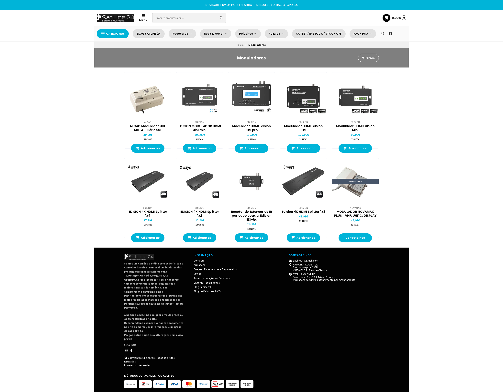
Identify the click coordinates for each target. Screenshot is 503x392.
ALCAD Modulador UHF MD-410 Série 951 (148, 128)
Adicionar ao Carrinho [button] (150, 149)
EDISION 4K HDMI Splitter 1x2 (199, 214)
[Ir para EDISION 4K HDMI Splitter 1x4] (147, 181)
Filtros (370, 58)
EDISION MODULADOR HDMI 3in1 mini (200, 128)
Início (241, 45)
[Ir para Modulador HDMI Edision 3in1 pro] (251, 95)
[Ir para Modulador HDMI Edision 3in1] (303, 95)
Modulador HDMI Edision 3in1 (303, 128)
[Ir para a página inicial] (115, 18)
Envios (197, 273)
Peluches (246, 34)
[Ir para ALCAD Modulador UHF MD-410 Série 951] (147, 95)
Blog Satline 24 (202, 287)
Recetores (181, 34)
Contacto (199, 260)
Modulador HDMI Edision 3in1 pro (251, 128)
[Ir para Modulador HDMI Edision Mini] (355, 95)
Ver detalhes (355, 238)
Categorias (115, 34)
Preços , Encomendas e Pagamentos (215, 269)
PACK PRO (361, 34)
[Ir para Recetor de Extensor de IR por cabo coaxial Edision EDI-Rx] (251, 181)
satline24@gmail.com (305, 260)
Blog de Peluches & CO (207, 291)
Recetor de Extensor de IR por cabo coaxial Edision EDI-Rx (251, 216)
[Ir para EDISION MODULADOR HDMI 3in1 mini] (199, 95)
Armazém (199, 264)
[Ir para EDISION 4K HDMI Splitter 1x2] (199, 181)
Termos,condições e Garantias (212, 278)
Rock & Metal (214, 34)
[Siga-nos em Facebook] (390, 33)
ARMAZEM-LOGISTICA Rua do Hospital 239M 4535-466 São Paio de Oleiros (310, 267)
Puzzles (275, 34)
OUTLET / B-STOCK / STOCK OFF (319, 34)
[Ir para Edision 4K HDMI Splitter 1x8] (303, 181)
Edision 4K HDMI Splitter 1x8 (303, 212)
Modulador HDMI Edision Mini (355, 128)
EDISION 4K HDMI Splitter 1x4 (148, 214)
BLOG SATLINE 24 (149, 34)
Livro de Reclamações (207, 282)
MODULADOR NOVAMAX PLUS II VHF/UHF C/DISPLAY (355, 214)
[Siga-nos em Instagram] (382, 33)
